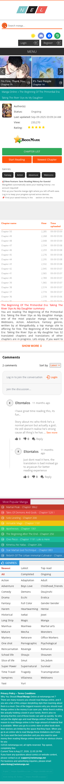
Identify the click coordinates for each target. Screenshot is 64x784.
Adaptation (27, 580)
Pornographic (29, 643)
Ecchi (24, 597)
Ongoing (46, 574)
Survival (45, 666)
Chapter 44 (6, 259)
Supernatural (29, 666)
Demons (26, 591)
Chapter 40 (6, 278)
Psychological (49, 643)
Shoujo (25, 654)
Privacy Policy (8, 693)
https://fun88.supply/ (36, 777)
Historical (7, 614)
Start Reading (17, 159)
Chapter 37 (6, 291)
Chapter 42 (6, 268)
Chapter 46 (6, 250)
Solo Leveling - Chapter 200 (21, 518)
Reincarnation (9, 649)
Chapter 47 (6, 245)
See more (51, 432)
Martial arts (48, 626)
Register (48, 43)
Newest (5, 568)
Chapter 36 (6, 296)
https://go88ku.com (21, 771)
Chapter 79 (6, 84)
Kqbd (5, 771)
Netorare (26, 637)
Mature (5, 631)
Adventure (33, 175)
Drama (5, 597)
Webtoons (48, 175)
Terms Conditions (27, 693)
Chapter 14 (38, 84)
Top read (46, 568)
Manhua (6, 626)
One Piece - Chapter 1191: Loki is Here (28, 539)
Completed (27, 574)
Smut (24, 660)
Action (20, 175)
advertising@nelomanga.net (15, 764)
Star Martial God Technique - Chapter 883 (29, 550)
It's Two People (42, 81)
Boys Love (27, 586)
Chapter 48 (6, 240)
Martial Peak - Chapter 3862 (21, 507)
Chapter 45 (6, 254)
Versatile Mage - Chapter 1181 (23, 523)
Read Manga (23, 696)
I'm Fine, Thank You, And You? (14, 81)
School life (7, 654)
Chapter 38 (6, 287)
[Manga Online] (32, 9)
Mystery (6, 637)
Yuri (23, 683)
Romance (46, 649)
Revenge (26, 649)
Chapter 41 (6, 273)
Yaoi (3, 683)
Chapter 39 (6, 282)
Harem (5, 609)
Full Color (26, 603)
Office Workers (49, 637)
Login (23, 43)
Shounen (46, 654)
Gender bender (50, 603)
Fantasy (7, 175)
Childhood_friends (52, 586)
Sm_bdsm (46, 660)
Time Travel (8, 672)
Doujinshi (46, 591)
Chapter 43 (6, 264)
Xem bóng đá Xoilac (13, 777)
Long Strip (7, 620)
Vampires (7, 677)
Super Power (9, 666)
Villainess (26, 677)
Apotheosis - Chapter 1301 (21, 528)
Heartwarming (29, 609)
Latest (24, 568)
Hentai (45, 609)
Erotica (45, 597)
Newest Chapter (47, 159)
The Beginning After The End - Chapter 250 (30, 534)
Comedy (6, 591)
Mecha (25, 631)
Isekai (24, 614)
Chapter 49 (6, 236)
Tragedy (26, 672)
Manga (45, 620)
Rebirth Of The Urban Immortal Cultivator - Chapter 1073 (35, 555)
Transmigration (50, 672)
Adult (44, 580)
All (3, 574)
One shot (6, 643)
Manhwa (26, 626)
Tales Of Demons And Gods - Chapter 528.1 (30, 512)
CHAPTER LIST (32, 151)
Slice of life (7, 660)
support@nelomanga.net (33, 758)
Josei (43, 614)
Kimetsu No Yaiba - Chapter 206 (24, 544)
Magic (24, 620)
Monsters (46, 631)
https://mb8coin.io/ (42, 771)
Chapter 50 (6, 231)
